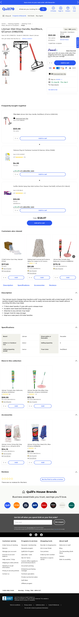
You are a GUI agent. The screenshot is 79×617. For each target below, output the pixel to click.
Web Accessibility (65, 559)
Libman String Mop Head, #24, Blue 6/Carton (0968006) (39, 445)
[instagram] (30, 534)
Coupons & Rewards (19, 16)
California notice (40, 605)
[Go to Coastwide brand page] (16, 505)
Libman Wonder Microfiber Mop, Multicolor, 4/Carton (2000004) (37, 391)
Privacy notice (28, 605)
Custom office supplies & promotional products (29, 561)
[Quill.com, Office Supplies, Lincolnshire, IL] (7, 598)
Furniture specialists (27, 574)
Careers (61, 556)
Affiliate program (26, 583)
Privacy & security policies (10, 570)
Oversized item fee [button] (59, 74)
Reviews (52, 285)
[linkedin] (36, 534)
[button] (78, 2)
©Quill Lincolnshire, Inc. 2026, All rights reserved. (27, 598)
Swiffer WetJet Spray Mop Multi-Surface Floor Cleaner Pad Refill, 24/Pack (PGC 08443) (41, 186)
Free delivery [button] (7, 271)
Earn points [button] (70, 29)
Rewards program (27, 548)
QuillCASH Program (27, 551)
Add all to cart (39, 223)
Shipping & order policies (10, 562)
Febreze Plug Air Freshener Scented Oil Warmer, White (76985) (34, 150)
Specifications (23, 285)
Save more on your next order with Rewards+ (39, 2)
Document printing (27, 566)
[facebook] (41, 534)
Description (8, 285)
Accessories (39, 285)
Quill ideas (24, 580)
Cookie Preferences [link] (53, 605)
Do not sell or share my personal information (36, 608)
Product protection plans (29, 577)
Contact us (5, 574)
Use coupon (59, 522)
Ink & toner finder (46, 548)
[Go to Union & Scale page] (62, 505)
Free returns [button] (55, 85)
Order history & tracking (10, 545)
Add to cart (65, 63)
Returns (4, 548)
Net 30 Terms (25, 558)
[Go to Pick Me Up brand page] (25, 505)
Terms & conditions (15, 605)
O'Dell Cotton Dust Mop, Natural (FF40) (12, 260)
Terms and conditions (30, 527)
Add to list (53, 89)
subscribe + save (26, 554)
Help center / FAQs (8, 559)
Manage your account (9, 551)
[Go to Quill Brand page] (7, 505)
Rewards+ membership (28, 545)
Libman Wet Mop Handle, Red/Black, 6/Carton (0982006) (35, 114)
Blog (60, 548)
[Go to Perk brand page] (35, 505)
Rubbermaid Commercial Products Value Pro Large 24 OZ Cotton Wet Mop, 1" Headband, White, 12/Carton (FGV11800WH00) (38, 260)
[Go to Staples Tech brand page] (53, 505)
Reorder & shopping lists (48, 545)
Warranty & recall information (7, 566)
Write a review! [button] (27, 38)
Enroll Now (64, 39)
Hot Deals (31, 16)
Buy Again (39, 16)
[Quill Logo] (8, 9)
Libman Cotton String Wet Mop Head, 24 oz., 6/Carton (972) (12, 445)
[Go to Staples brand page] (44, 505)
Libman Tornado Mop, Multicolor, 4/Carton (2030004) (12, 391)
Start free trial (71, 50)
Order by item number (47, 554)
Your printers (44, 551)
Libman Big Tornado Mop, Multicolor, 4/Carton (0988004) (63, 260)
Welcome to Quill (64, 545)
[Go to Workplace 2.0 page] (71, 505)
